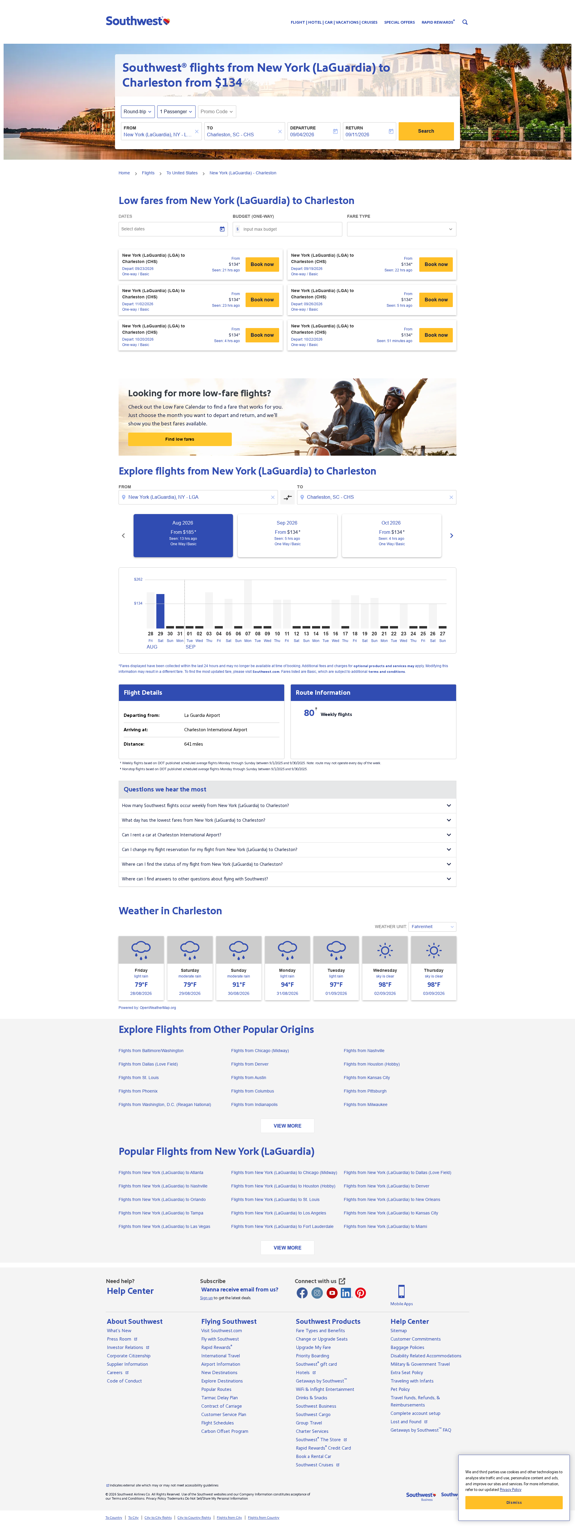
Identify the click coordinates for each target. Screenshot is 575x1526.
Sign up (206, 1298)
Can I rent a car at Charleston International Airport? (171, 835)
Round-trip (135, 111)
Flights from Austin (248, 1077)
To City (133, 1518)
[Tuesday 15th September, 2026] (326, 627)
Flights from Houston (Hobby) (372, 1064)
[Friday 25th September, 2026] (423, 627)
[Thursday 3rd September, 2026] (209, 610)
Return (354, 128)
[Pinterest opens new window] (360, 1293)
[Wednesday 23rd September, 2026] (404, 616)
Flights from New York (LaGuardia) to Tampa (161, 1213)
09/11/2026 (357, 134)
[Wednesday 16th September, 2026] (335, 614)
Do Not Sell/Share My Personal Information (216, 1498)
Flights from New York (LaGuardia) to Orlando (162, 1199)
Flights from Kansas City (367, 1077)
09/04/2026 (302, 134)
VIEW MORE (288, 1125)
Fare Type (358, 216)
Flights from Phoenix (138, 1091)
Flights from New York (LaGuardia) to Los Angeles (278, 1213)
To (210, 128)
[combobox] (158, 134)
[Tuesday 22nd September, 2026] (394, 627)
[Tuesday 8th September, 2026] (257, 627)
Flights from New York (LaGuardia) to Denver (386, 1186)
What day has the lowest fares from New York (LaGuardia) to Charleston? (193, 820)
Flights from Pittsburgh (365, 1091)
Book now (262, 264)
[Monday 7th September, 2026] (248, 604)
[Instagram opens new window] (317, 1293)
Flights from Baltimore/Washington (151, 1050)
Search (426, 131)
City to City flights (158, 1518)
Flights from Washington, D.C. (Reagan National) (165, 1104)
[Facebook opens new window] (302, 1293)
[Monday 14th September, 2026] (316, 627)
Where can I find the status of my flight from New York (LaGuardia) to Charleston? (202, 864)
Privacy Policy (156, 1498)
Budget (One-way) (253, 216)
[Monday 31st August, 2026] (180, 627)
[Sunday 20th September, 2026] (374, 613)
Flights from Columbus (252, 1091)
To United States (182, 172)
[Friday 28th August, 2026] (151, 610)
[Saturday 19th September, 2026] (365, 616)
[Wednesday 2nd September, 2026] (199, 627)
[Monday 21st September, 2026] (384, 627)
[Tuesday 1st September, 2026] (189, 627)
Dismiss (514, 1502)
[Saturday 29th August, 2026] (160, 611)
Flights (148, 172)
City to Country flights (194, 1518)
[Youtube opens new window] (332, 1293)
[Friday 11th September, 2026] (287, 614)
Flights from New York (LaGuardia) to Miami (385, 1226)
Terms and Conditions (128, 1498)
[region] (514, 1487)
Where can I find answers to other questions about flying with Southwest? (195, 879)
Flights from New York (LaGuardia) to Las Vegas (164, 1226)
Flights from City (229, 1518)
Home (124, 172)
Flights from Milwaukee (366, 1104)
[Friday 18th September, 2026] (355, 611)
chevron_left (123, 535)
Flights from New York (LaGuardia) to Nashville (163, 1186)
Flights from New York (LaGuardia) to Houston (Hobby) (283, 1186)
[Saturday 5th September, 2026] (228, 614)
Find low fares (179, 439)
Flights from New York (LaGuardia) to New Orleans (392, 1199)
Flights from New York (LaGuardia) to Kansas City (391, 1213)
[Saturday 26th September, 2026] (433, 616)
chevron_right (451, 535)
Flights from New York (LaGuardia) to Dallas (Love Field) (397, 1172)
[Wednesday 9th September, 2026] (267, 627)
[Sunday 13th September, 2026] (306, 627)
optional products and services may (383, 666)
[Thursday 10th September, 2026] (277, 614)
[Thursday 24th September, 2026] (413, 627)
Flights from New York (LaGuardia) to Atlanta (161, 1172)
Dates (125, 216)
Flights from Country (263, 1518)
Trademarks (175, 1498)
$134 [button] (228, 83)
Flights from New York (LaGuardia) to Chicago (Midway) (284, 1172)
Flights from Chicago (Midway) (260, 1050)
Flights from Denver (250, 1064)
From (130, 128)
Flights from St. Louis (139, 1077)
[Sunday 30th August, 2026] (170, 627)
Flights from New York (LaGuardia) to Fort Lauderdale (282, 1226)
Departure (303, 128)
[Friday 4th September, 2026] (219, 627)
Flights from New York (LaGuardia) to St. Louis (275, 1199)
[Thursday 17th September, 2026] (345, 627)
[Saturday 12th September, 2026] (296, 627)
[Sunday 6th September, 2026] (238, 627)
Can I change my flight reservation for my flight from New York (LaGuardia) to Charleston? (209, 850)
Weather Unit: (391, 926)
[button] (139, 20)
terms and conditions (386, 672)
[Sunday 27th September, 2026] (443, 627)
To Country (113, 1518)
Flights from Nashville (364, 1050)
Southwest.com (265, 672)
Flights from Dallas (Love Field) (148, 1064)
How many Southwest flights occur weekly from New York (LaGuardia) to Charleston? (205, 806)
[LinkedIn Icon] (347, 1293)
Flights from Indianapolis (254, 1104)
